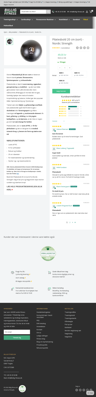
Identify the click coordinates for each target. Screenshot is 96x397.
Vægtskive (68, 337)
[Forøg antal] (70, 68)
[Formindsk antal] (60, 68)
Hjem (5, 32)
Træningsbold (70, 315)
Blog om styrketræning (45, 342)
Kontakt (39, 330)
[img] (56, 126)
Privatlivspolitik (42, 345)
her (18, 173)
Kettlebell (68, 327)
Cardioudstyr (26, 19)
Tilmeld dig (17, 338)
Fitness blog (41, 339)
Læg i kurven (61, 91)
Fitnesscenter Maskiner (45, 19)
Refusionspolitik (42, 348)
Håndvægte (69, 321)
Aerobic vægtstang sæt (73, 331)
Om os (39, 333)
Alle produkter (13, 32)
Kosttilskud (63, 19)
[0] (91, 12)
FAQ (38, 320)
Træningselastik (70, 318)
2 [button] (69, 222)
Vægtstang (68, 334)
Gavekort (76, 19)
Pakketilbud (8, 26)
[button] (62, 106)
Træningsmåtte (70, 312)
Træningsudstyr (10, 19)
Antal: (54, 75)
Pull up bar (68, 324)
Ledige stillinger (42, 336)
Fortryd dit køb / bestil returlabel (44, 316)
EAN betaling (41, 323)
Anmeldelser (41, 326)
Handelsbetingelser (43, 312)
